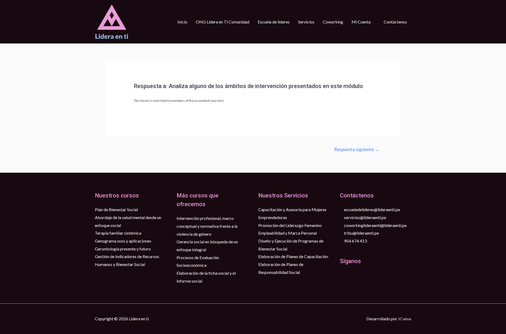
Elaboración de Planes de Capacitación (293, 256)
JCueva (404, 318)
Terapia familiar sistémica (118, 232)
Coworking (333, 21)
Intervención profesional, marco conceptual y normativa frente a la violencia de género (207, 226)
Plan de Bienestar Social (116, 209)
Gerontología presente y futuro (123, 248)
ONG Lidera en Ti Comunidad (222, 21)
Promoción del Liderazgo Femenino (290, 225)
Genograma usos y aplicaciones (123, 240)
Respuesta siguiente (356, 149)
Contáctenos (395, 21)
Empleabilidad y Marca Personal (287, 232)
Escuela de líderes (274, 21)
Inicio (182, 21)
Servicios (306, 21)
